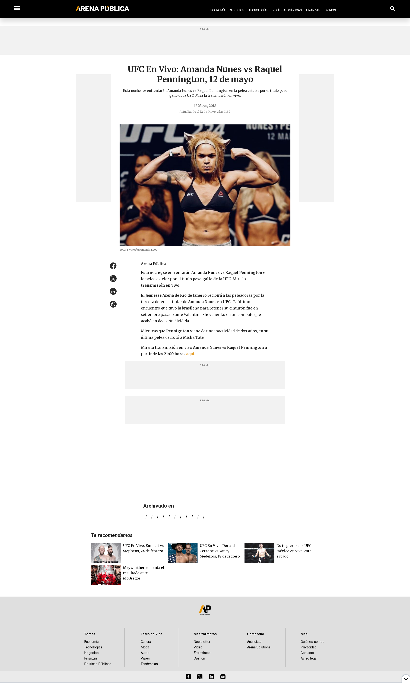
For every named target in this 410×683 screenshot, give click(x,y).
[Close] (231, 309)
